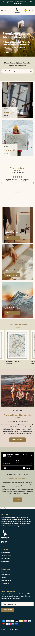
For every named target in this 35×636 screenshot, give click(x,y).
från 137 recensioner (17, 172)
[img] (17, 170)
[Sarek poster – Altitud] (17, 345)
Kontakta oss (5, 558)
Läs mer (17, 499)
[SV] (25, 10)
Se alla (17, 327)
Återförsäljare (5, 561)
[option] (17, 36)
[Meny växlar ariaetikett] (2, 11)
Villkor (3, 577)
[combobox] (25, 10)
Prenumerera (8, 609)
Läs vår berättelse (17, 439)
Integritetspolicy (6, 580)
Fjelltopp (7, 629)
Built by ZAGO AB (14, 629)
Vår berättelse (5, 555)
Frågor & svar (5, 572)
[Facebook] (2, 542)
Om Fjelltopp (5, 552)
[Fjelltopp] (17, 10)
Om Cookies (5, 583)
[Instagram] (6, 542)
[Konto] (29, 11)
